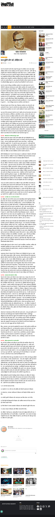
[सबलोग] (7, 4)
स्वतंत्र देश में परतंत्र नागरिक (49, 38)
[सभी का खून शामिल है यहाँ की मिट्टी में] (42, 121)
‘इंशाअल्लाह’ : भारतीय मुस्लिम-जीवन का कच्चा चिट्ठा (46, 226)
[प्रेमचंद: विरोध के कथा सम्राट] (42, 112)
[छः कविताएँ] (42, 54)
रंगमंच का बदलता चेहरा (48, 47)
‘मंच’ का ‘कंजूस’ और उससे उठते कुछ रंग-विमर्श (45, 220)
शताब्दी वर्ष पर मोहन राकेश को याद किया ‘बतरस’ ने (46, 216)
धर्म (22, 509)
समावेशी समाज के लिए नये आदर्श (17, 495)
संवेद (4, 27)
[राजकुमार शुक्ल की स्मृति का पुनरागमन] (42, 36)
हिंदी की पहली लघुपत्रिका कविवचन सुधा (48, 168)
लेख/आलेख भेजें (13, 503)
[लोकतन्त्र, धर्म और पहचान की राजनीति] (42, 83)
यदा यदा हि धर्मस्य (48, 67)
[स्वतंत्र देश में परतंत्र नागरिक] (42, 40)
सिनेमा (26, 27)
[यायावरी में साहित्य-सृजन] (42, 88)
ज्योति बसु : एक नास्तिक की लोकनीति (47, 171)
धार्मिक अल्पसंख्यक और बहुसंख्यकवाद (6, 495)
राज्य (22, 27)
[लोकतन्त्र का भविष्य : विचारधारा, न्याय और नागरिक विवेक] (42, 107)
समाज (27, 509)
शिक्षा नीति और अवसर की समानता (17, 485)
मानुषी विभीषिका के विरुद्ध (42, 229)
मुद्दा (23, 506)
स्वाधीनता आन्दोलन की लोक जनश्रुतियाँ (48, 197)
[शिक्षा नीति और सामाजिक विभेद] (31, 471)
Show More (46, 130)
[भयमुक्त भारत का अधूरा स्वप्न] (42, 126)
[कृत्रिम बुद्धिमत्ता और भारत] (6, 481)
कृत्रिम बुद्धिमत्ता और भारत (4, 485)
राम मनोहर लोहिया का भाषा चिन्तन (47, 182)
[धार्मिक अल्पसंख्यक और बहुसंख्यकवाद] (6, 491)
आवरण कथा (9, 27)
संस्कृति (25, 509)
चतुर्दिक (30, 509)
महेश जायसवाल (10, 426)
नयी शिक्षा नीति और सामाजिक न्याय (17, 475)
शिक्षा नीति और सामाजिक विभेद (29, 475)
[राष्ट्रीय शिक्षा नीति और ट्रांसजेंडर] (6, 471)
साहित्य (32, 506)
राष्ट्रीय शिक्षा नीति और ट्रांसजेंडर (5, 475)
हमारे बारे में (29, 27)
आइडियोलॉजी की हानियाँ (49, 91)
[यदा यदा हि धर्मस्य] (42, 69)
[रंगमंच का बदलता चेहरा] (42, 49)
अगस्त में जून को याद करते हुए (49, 62)
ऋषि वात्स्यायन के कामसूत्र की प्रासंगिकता (48, 178)
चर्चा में (17, 27)
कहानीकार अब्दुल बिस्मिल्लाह (43, 211)
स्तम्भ (24, 27)
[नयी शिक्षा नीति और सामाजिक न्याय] (18, 471)
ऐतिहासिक (32, 509)
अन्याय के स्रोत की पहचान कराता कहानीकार (45, 213)
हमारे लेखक (32, 27)
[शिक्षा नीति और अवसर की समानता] (18, 481)
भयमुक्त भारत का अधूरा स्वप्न (49, 124)
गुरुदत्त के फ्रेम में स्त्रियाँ (46, 185)
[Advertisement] (27, 17)
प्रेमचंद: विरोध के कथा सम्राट (49, 110)
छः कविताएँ (47, 52)
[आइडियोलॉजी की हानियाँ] (42, 93)
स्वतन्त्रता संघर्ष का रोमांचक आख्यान (30, 495)
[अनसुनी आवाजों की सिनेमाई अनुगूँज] (42, 44)
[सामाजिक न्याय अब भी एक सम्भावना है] (31, 481)
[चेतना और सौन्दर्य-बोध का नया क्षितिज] (42, 73)
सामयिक (20, 27)
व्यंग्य (27, 506)
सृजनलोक (20, 506)
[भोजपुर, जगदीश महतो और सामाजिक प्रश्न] (42, 117)
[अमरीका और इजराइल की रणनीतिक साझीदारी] (42, 78)
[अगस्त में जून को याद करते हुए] (42, 64)
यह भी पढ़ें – (10, 135)
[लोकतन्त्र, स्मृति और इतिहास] (42, 102)
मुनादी (6, 27)
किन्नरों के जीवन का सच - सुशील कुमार (48, 189)
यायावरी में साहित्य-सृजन (49, 86)
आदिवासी (20, 509)
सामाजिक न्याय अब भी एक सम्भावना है (30, 485)
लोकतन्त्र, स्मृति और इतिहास (49, 100)
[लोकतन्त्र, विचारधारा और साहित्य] (42, 59)
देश (12, 27)
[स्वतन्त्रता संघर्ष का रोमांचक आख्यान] (31, 491)
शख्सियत (14, 27)
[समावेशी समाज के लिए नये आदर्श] (18, 491)
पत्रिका (2, 27)
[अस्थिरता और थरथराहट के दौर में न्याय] (42, 97)
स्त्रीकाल (25, 506)
